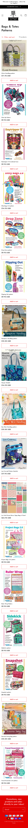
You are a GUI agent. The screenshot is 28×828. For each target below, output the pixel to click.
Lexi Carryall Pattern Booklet (9, 471)
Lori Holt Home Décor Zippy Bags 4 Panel (13, 515)
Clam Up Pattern (6, 117)
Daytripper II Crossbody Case (9, 161)
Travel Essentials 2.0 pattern (9, 780)
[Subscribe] (23, 809)
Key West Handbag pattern (9, 427)
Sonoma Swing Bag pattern (9, 736)
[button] (2, 15)
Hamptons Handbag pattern (9, 338)
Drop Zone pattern (6, 250)
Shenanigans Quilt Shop (13, 821)
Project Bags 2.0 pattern (8, 559)
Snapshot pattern (6, 692)
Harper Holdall (5, 383)
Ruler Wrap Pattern (6, 604)
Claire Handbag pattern (8, 73)
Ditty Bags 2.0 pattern (7, 206)
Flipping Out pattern (7, 294)
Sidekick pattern (6, 648)
